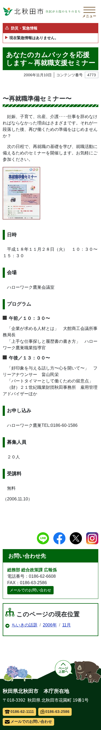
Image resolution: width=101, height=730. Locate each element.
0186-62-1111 (22, 711)
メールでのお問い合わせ (30, 590)
